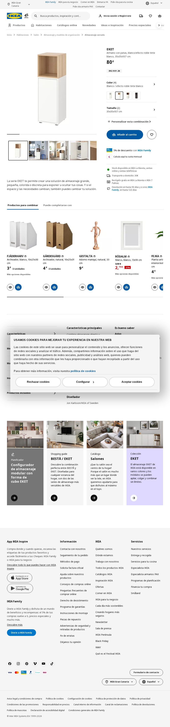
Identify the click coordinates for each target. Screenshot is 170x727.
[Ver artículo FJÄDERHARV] (23, 235)
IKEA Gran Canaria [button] (16, 4)
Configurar (83, 382)
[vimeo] (35, 663)
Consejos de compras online (75, 584)
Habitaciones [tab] (44, 25)
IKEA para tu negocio (68, 2)
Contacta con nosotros (72, 548)
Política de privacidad (140, 698)
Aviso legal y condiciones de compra (24, 698)
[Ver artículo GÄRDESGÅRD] (59, 235)
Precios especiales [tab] (140, 25)
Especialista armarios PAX (145, 574)
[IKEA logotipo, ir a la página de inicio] (14, 16)
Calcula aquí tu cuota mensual (128, 156)
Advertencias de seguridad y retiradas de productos (75, 627)
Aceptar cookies (132, 382)
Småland (135, 593)
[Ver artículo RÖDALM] (131, 235)
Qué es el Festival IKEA (107, 653)
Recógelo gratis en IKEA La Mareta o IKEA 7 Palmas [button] (132, 181)
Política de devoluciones (143, 704)
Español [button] (154, 3)
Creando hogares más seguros (107, 613)
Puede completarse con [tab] (57, 205)
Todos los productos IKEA (109, 567)
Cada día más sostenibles (109, 605)
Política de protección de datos (111, 698)
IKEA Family (50, 2)
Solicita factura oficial (71, 567)
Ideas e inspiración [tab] (112, 25)
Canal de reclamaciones (116, 704)
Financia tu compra (141, 586)
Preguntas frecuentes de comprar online (73, 592)
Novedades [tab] (89, 25)
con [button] (132, 150)
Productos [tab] (19, 25)
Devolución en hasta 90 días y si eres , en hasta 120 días (132, 188)
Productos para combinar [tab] (23, 205)
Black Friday (101, 641)
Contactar (100, 6)
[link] (110, 95)
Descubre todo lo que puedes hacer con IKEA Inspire (31, 566)
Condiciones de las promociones (23, 704)
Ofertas (99, 586)
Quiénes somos (103, 548)
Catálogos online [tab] (67, 25)
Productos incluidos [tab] (19, 392)
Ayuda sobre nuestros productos (72, 576)
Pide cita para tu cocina (122, 2)
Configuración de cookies (80, 698)
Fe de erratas (67, 635)
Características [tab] (16, 333)
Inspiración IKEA (104, 580)
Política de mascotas (17, 710)
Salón (36, 35)
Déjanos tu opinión (70, 642)
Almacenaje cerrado (95, 35)
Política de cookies (55, 698)
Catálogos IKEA (103, 574)
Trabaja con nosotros (107, 561)
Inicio (9, 35)
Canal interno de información (87, 704)
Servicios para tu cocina (144, 561)
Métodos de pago (70, 561)
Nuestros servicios (141, 548)
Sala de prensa (103, 628)
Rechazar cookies (38, 382)
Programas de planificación (145, 580)
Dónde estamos (104, 555)
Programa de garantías (72, 606)
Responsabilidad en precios (56, 704)
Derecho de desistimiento (74, 600)
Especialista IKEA (140, 567)
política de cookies (83, 371)
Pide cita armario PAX (83, 6)
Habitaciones (23, 35)
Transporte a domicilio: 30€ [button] (125, 175)
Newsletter (101, 622)
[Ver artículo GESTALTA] (95, 235)
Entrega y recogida (141, 555)
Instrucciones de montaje (74, 613)
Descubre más (15, 624)
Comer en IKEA (87, 2)
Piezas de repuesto (70, 619)
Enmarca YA (102, 2)
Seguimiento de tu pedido (74, 555)
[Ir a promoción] (30, 16)
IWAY (98, 647)
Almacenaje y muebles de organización (62, 35)
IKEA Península (103, 634)
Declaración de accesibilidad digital (48, 710)
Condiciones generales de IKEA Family (87, 710)
